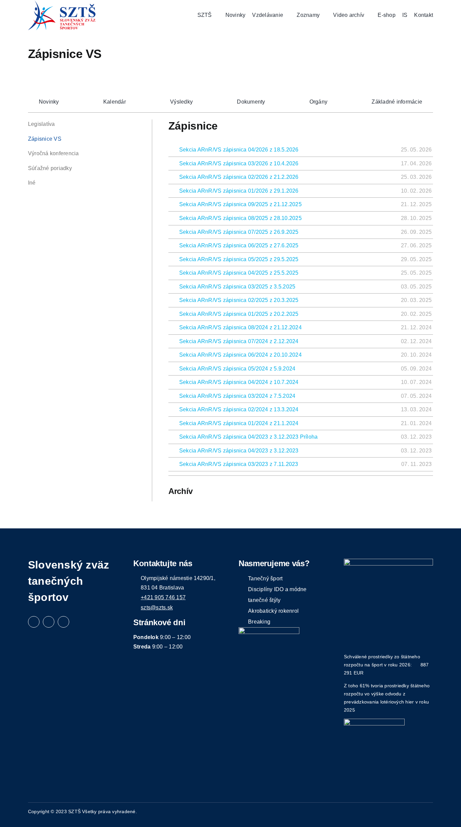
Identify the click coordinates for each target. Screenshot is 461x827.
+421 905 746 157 (163, 597)
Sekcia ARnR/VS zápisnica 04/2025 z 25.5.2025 (239, 273)
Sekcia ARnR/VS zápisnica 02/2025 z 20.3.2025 (239, 300)
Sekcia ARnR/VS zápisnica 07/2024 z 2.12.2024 (239, 341)
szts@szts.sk (157, 607)
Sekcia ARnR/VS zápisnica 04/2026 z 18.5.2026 (239, 150)
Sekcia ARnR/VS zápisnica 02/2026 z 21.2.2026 (239, 177)
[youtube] (63, 622)
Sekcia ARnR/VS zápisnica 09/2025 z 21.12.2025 (240, 204)
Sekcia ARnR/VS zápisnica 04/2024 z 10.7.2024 (239, 382)
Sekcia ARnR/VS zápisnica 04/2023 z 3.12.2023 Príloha (248, 437)
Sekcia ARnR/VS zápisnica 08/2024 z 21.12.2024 (240, 327)
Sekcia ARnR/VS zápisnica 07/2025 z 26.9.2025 (239, 232)
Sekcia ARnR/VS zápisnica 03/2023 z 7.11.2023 (238, 464)
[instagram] (48, 622)
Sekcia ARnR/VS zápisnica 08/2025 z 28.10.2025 (240, 218)
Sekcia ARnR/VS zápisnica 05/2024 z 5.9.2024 (237, 368)
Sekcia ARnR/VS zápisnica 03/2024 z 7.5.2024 (237, 396)
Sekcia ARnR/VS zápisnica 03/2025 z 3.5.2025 (237, 287)
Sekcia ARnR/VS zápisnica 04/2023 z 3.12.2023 (239, 450)
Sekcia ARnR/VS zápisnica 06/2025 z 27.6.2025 (239, 245)
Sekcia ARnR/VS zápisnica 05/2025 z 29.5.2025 (239, 259)
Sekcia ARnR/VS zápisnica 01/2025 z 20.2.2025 (239, 314)
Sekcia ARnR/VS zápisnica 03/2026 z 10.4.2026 (239, 163)
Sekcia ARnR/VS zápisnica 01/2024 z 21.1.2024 (239, 423)
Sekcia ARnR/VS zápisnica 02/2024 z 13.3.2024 (239, 409)
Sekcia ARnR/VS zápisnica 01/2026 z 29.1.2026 (239, 191)
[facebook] (33, 622)
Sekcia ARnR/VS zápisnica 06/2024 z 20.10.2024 (240, 355)
